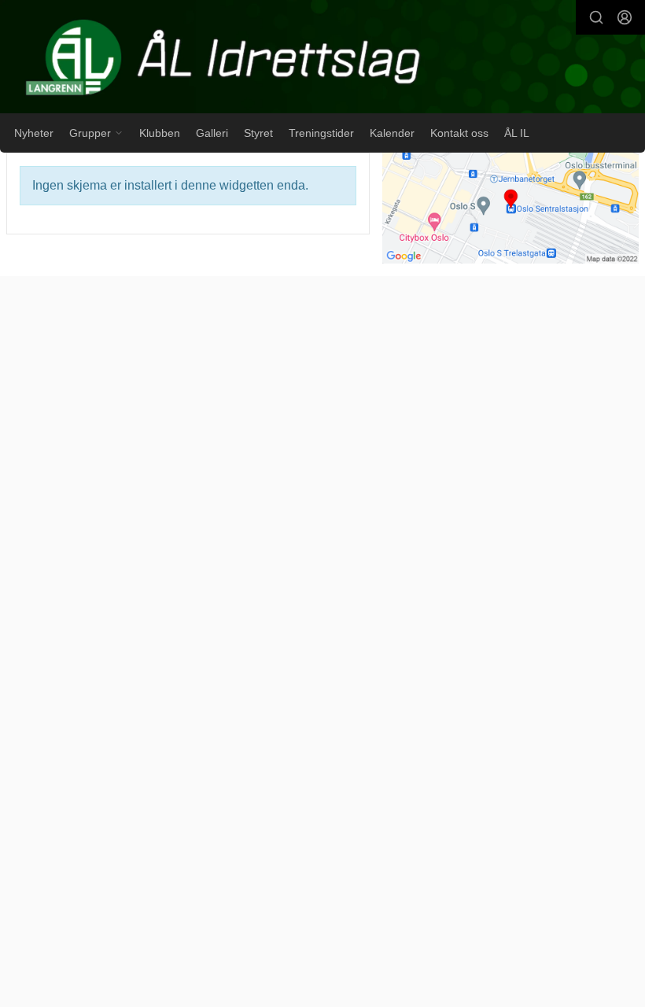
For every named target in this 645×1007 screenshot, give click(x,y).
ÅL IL (516, 133)
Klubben (159, 133)
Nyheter (33, 133)
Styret (258, 133)
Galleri (212, 133)
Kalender (392, 133)
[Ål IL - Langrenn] (322, 58)
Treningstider (321, 133)
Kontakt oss (459, 133)
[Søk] (596, 17)
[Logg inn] (624, 17)
